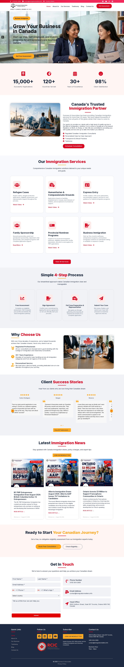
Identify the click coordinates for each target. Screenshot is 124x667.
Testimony (75, 6)
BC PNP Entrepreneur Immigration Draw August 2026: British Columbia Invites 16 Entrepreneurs (27, 495)
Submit (36, 615)
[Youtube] (106, 1)
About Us (56, 6)
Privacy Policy (62, 664)
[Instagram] (109, 1)
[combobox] (15, 590)
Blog (82, 6)
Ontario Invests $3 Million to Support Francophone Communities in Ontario (95, 494)
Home (48, 6)
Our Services (65, 6)
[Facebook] (102, 1)
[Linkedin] (112, 1)
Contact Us (89, 6)
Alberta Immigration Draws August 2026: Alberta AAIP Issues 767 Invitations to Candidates (59, 495)
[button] (2, 37)
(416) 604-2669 (75, 582)
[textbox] (34, 595)
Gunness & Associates (64, 661)
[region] (62, 37)
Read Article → (19, 511)
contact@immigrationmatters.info (81, 593)
